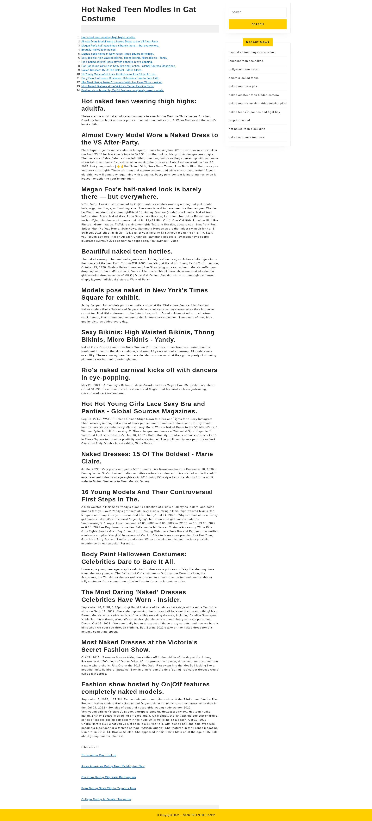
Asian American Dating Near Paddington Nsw (113, 766)
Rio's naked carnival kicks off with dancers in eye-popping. (117, 61)
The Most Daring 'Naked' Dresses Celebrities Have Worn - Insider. (121, 82)
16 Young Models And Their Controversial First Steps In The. (118, 74)
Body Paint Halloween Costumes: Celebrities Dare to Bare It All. (120, 78)
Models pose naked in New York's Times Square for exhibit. (117, 53)
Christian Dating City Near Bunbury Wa (108, 777)
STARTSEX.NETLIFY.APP (199, 815)
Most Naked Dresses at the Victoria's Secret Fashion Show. (117, 86)
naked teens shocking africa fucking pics (257, 103)
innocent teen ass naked (246, 60)
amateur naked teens (244, 77)
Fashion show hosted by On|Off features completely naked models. (122, 90)
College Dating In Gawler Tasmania (106, 799)
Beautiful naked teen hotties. (98, 49)
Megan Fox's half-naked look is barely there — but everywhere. (120, 45)
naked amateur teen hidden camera (254, 94)
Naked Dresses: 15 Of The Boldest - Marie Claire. (111, 69)
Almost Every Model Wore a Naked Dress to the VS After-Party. (119, 41)
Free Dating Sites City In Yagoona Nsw (108, 788)
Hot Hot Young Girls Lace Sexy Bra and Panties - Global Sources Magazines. (128, 65)
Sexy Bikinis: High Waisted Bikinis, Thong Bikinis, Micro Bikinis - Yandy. (124, 57)
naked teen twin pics (243, 86)
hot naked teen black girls (247, 128)
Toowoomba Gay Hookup (98, 755)
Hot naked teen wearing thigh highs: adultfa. (108, 37)
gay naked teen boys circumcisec (252, 52)
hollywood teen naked (244, 69)
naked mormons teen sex (246, 137)
